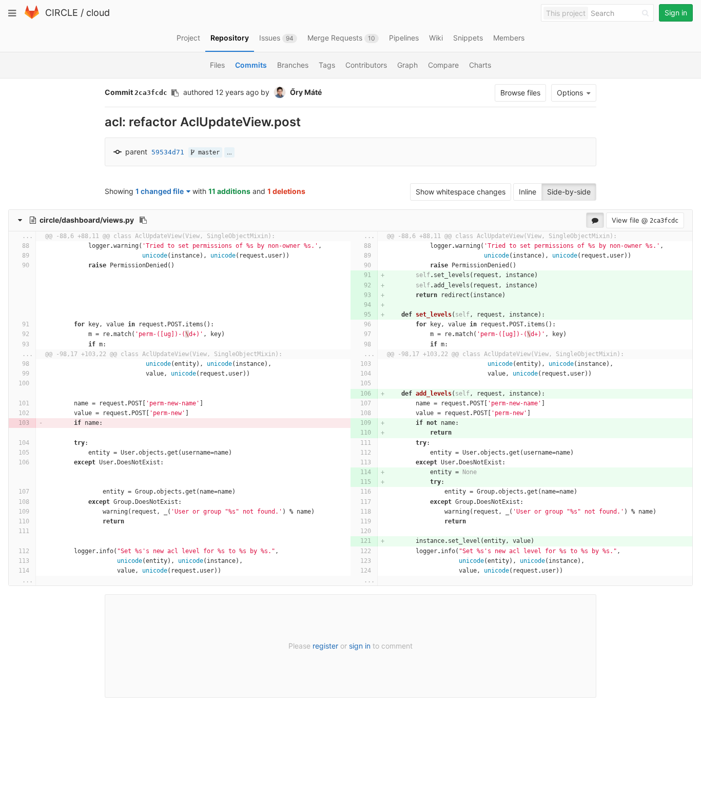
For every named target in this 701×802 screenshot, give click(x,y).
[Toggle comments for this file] (595, 220)
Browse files (520, 92)
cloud (98, 12)
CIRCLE (61, 12)
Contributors (366, 65)
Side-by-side (569, 191)
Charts (480, 65)
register (325, 645)
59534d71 (167, 152)
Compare (443, 65)
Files (217, 65)
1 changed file (159, 191)
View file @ (645, 220)
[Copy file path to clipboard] (143, 220)
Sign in (676, 12)
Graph (407, 65)
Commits (251, 65)
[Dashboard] (32, 16)
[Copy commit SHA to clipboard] (175, 93)
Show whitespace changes (460, 191)
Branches (292, 65)
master (207, 152)
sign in (360, 645)
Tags (327, 65)
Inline (527, 191)
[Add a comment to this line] (10, 246)
